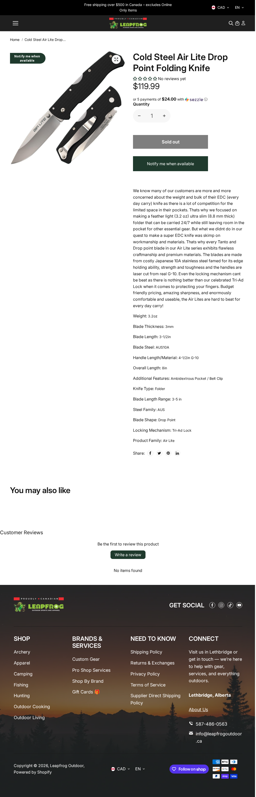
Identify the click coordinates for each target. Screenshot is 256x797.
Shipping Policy (146, 652)
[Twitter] (159, 453)
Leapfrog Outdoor (67, 765)
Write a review (128, 554)
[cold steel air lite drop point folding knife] (116, 59)
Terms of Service (148, 684)
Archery (22, 652)
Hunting (22, 695)
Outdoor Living (29, 717)
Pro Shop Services (91, 670)
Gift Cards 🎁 (86, 691)
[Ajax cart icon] (237, 23)
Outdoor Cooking (32, 706)
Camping (23, 673)
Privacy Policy (145, 673)
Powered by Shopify (33, 772)
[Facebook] (150, 453)
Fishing (21, 684)
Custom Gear (86, 659)
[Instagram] (221, 605)
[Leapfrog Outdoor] (128, 23)
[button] (145, 78)
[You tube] (239, 605)
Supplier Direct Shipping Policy (155, 699)
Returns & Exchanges (152, 662)
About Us (198, 709)
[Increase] (164, 116)
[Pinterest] (168, 453)
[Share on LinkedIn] (177, 453)
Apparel (22, 662)
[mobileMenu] (15, 23)
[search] (231, 23)
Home (15, 39)
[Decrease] (139, 116)
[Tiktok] (230, 605)
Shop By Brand (88, 681)
